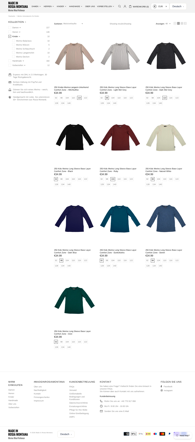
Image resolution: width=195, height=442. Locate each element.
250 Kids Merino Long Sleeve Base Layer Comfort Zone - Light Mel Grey (118, 88)
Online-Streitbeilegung (79, 413)
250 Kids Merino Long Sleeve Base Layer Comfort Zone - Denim (163, 251)
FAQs (71, 387)
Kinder (11, 397)
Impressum (39, 401)
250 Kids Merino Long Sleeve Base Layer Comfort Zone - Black (72, 169)
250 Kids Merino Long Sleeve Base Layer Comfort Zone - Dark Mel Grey (163, 88)
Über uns (12, 404)
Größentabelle (75, 394)
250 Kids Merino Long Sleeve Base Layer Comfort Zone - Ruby (118, 169)
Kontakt (37, 394)
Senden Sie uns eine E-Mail (116, 411)
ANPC (72, 417)
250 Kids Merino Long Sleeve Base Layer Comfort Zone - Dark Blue (72, 251)
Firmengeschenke (42, 397)
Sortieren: (58, 24)
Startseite (11, 16)
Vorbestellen (13, 407)
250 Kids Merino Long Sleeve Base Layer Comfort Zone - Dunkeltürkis (118, 251)
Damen (11, 390)
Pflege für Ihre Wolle (78, 410)
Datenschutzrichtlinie (78, 403)
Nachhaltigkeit (40, 390)
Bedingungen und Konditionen (77, 398)
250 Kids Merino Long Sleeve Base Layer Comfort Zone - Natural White (163, 169)
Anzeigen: (160, 24)
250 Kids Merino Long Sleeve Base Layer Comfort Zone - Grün (72, 332)
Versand (72, 390)
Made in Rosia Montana (18, 6)
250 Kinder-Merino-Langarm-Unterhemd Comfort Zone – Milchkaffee (71, 88)
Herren (11, 393)
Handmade (13, 400)
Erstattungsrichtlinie (78, 406)
